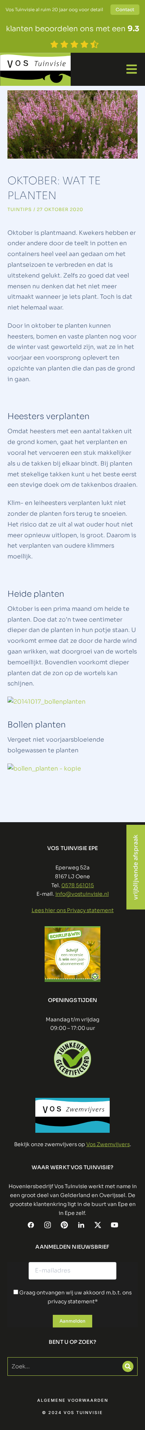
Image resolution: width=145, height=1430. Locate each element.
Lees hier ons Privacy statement (73, 910)
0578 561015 (77, 885)
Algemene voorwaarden (72, 1400)
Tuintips (19, 209)
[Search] (127, 1366)
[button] (132, 69)
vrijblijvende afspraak (135, 867)
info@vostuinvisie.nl (82, 894)
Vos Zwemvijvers (108, 1144)
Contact (125, 9)
